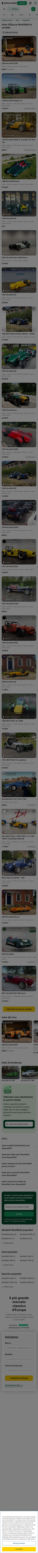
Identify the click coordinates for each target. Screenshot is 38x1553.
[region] (19, 1532)
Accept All (19, 1549)
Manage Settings (19, 1543)
